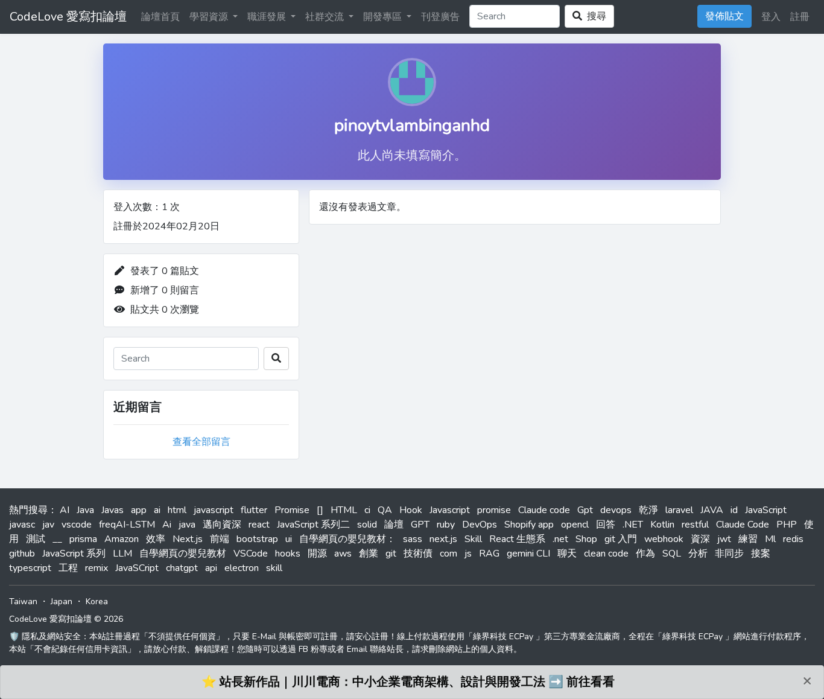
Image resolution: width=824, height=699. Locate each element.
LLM (122, 553)
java (187, 524)
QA (385, 510)
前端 (219, 539)
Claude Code (742, 524)
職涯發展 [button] (267, 17)
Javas (112, 510)
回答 (605, 524)
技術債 (418, 553)
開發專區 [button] (383, 17)
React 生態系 (517, 539)
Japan (61, 601)
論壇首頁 (160, 17)
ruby (446, 524)
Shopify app (529, 524)
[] (320, 510)
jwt (724, 539)
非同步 (729, 553)
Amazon (121, 539)
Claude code (544, 510)
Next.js (188, 539)
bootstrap (257, 539)
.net (560, 539)
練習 (748, 539)
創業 (368, 553)
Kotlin (662, 524)
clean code (606, 553)
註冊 (800, 17)
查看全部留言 (201, 441)
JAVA (711, 510)
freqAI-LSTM (127, 524)
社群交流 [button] (325, 17)
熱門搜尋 (28, 510)
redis (793, 539)
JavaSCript (137, 568)
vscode (77, 524)
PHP (786, 524)
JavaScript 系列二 (313, 524)
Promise (291, 510)
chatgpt (182, 568)
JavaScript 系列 (74, 553)
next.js (443, 539)
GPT (420, 524)
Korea (97, 601)
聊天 (567, 553)
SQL (671, 553)
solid (367, 524)
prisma (83, 539)
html (177, 510)
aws (343, 553)
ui (288, 539)
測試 (35, 539)
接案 (760, 553)
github (22, 553)
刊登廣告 (440, 17)
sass (412, 539)
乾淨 (648, 510)
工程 (68, 568)
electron (241, 568)
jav (48, 524)
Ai (166, 524)
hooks (287, 553)
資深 (700, 539)
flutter (254, 510)
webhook (663, 539)
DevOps (479, 524)
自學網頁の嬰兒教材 (182, 553)
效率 (155, 539)
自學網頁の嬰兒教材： (347, 539)
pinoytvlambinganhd (412, 125)
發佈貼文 (724, 16)
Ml (770, 539)
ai (157, 510)
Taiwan (23, 601)
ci (367, 510)
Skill (473, 539)
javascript (213, 510)
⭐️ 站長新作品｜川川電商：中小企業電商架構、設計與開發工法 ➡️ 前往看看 (408, 682)
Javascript (449, 510)
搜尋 (594, 16)
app (139, 510)
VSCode (250, 553)
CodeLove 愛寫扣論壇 (68, 16)
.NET (633, 524)
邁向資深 (222, 524)
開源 (317, 553)
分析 (698, 553)
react (259, 524)
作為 (645, 553)
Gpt (585, 510)
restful (695, 524)
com (448, 553)
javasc (22, 524)
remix (96, 568)
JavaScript (766, 510)
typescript (30, 568)
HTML (344, 510)
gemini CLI (528, 553)
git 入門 (620, 539)
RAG (489, 553)
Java (85, 510)
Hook (410, 510)
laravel (679, 510)
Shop (586, 539)
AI (64, 510)
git (390, 553)
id (734, 510)
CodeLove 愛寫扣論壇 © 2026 (66, 619)
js (468, 553)
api (211, 568)
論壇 (394, 524)
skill (274, 568)
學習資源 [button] (209, 17)
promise (494, 510)
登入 (771, 17)
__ (57, 539)
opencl (575, 524)
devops (616, 510)
